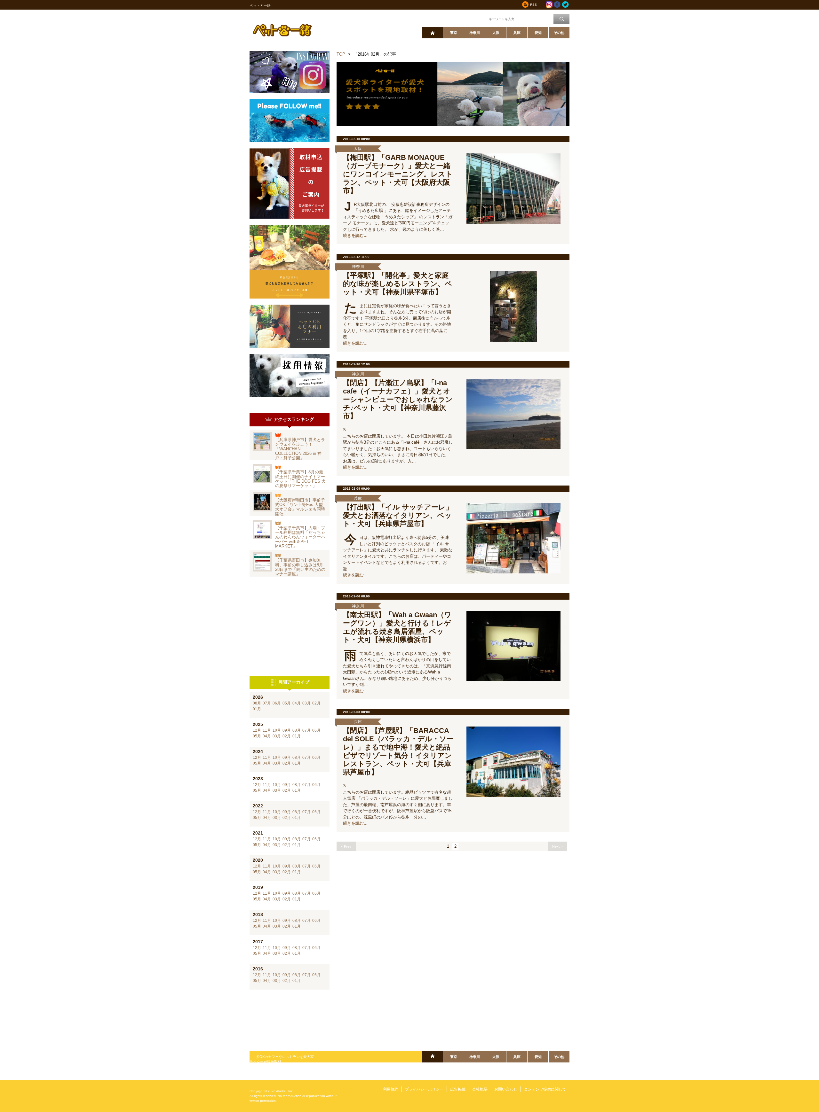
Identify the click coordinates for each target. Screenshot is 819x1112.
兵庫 (517, 33)
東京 (453, 33)
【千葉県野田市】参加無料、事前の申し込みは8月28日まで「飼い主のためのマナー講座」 (300, 567)
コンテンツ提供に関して (545, 1089)
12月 (257, 730)
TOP (341, 54)
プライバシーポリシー (424, 1089)
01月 (257, 709)
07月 (267, 703)
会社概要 (480, 1089)
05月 (286, 703)
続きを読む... (355, 235)
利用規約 (390, 1089)
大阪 (495, 33)
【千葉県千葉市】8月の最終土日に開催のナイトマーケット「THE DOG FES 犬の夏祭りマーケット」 (300, 479)
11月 (267, 730)
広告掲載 (457, 1089)
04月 (296, 703)
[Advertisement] (290, 626)
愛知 (538, 33)
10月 (277, 730)
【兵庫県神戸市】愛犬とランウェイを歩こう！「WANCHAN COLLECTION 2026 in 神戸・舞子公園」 (300, 448)
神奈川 (474, 33)
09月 (286, 730)
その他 (559, 33)
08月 (257, 703)
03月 (306, 703)
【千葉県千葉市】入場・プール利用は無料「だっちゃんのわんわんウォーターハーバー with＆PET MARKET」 (300, 536)
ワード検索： (477, 18)
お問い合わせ (505, 1089)
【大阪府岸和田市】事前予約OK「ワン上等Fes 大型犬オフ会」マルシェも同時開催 (300, 507)
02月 (316, 703)
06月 (277, 703)
